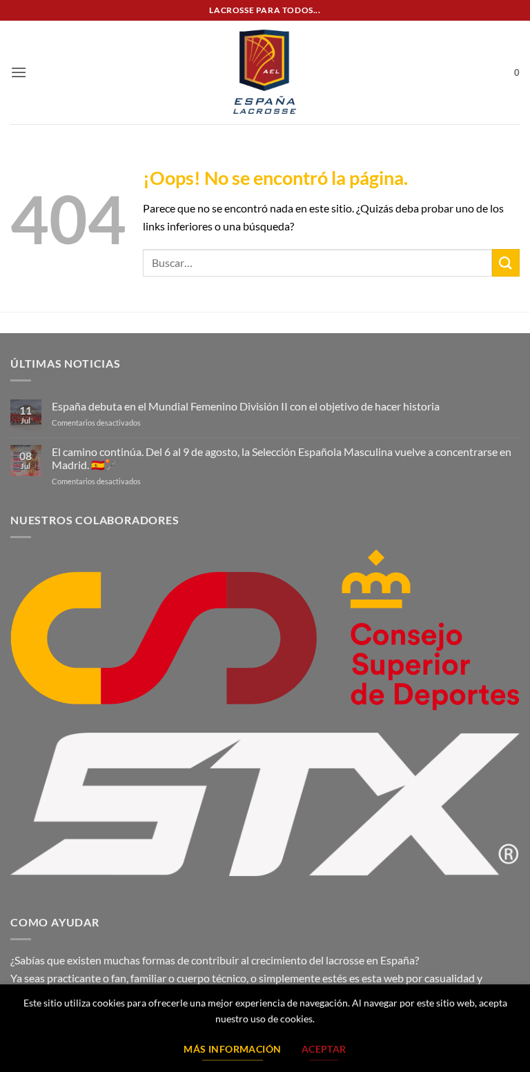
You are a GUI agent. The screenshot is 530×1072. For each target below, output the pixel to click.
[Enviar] (506, 262)
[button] (18, 72)
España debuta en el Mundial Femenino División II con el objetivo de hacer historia (246, 406)
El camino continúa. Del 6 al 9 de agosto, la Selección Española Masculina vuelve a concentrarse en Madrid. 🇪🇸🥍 (281, 458)
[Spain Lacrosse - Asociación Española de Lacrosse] (265, 72)
